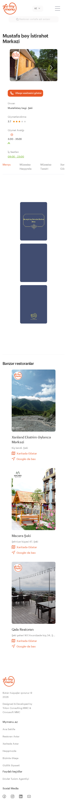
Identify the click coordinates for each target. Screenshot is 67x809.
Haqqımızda (9, 751)
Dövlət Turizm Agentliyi (16, 779)
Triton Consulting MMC (16, 708)
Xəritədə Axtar (11, 744)
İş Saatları (13, 152)
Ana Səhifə (9, 729)
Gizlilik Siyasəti (11, 765)
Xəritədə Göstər (26, 453)
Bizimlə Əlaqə (10, 758)
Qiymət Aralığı (16, 130)
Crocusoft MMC (11, 712)
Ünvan (11, 103)
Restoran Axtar (11, 736)
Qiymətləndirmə (17, 117)
